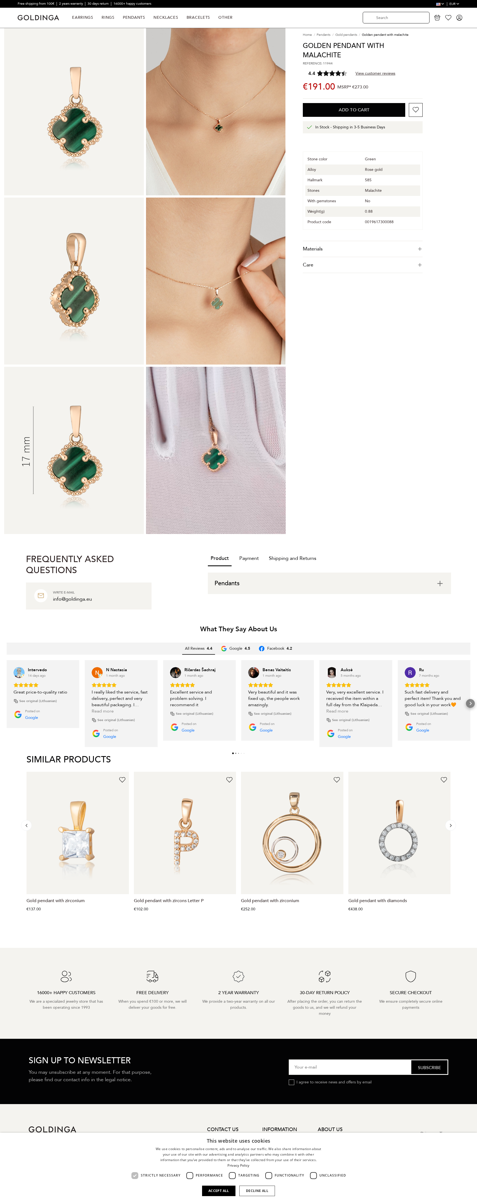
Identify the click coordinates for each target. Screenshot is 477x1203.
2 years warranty (71, 3)
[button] (6, 703)
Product (220, 558)
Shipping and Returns (292, 558)
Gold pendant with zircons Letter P (168, 901)
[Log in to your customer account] (459, 17)
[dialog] (238, 1168)
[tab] (363, 249)
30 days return (99, 3)
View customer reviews (375, 73)
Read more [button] (103, 711)
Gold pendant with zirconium (55, 901)
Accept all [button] (218, 1190)
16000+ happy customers (132, 3)
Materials (313, 249)
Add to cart (354, 110)
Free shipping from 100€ (36, 3)
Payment (249, 558)
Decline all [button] (257, 1190)
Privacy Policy (238, 1165)
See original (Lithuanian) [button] (38, 701)
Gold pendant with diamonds (377, 901)
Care (308, 264)
